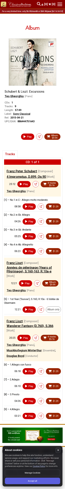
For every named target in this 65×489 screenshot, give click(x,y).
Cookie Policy (39, 466)
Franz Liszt (15, 263)
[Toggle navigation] (59, 4)
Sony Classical (21, 113)
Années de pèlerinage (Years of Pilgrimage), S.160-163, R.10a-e (29, 269)
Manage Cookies (32, 473)
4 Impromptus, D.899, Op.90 (26, 177)
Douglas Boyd (15, 356)
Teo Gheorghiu (14, 96)
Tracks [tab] (10, 154)
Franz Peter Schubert (22, 171)
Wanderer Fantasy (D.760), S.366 (30, 326)
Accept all (32, 481)
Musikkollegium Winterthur (24, 350)
